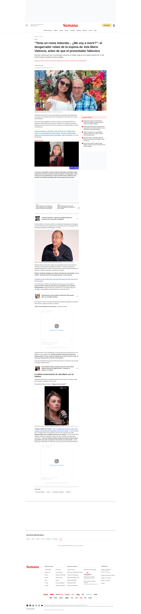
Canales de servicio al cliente (108, 575)
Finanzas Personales (61, 575)
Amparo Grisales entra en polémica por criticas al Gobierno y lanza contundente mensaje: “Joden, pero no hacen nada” (44, 207)
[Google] (27, 605)
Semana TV (47, 572)
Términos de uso (71, 569)
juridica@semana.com (89, 578)
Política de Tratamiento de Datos (74, 572)
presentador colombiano (58, 492)
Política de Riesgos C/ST (73, 577)
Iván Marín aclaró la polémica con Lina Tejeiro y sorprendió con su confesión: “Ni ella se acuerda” (66, 207)
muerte (48, 492)
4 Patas (46, 585)
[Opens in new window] (30, 605)
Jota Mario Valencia (39, 492)
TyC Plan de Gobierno (72, 585)
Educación (58, 569)
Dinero (46, 575)
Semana (36, 36)
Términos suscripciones (72, 575)
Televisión (68, 492)
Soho (46, 580)
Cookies (103, 583)
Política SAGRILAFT (72, 580)
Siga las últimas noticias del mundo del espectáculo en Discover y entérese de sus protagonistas (61, 60)
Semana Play (48, 569)
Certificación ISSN (71, 582)
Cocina (57, 580)
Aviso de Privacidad (31, 608)
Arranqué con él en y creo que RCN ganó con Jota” (53, 279)
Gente (41, 36)
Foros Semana (59, 572)
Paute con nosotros (105, 580)
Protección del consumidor (90, 569)
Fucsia (46, 582)
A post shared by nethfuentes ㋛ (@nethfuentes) (56, 347)
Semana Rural (59, 577)
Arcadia (46, 577)
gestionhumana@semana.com (91, 584)
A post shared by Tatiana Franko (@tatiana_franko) (57, 482)
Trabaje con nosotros (106, 577)
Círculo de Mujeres (60, 582)
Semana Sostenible (60, 585)
